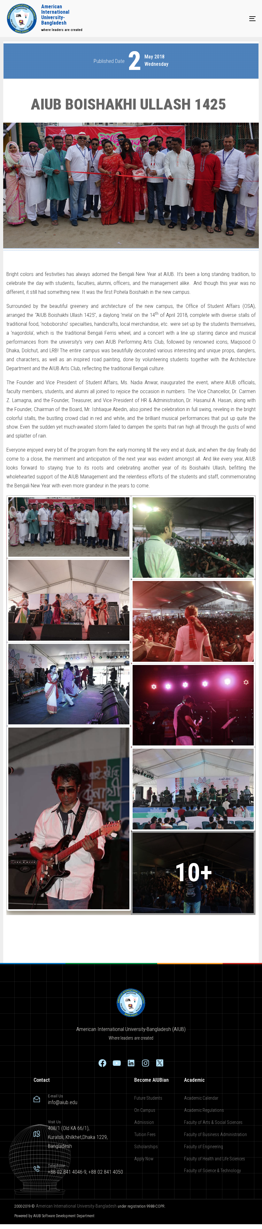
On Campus (144, 1110)
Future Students (148, 1098)
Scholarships (146, 1146)
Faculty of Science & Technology (212, 1170)
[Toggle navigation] (214, 18)
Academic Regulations (204, 1110)
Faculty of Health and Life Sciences (214, 1158)
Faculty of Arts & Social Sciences (213, 1122)
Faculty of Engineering (203, 1146)
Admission (144, 1122)
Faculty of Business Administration (215, 1134)
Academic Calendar (201, 1098)
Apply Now (143, 1158)
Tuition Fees (145, 1134)
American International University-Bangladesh (76, 1206)
